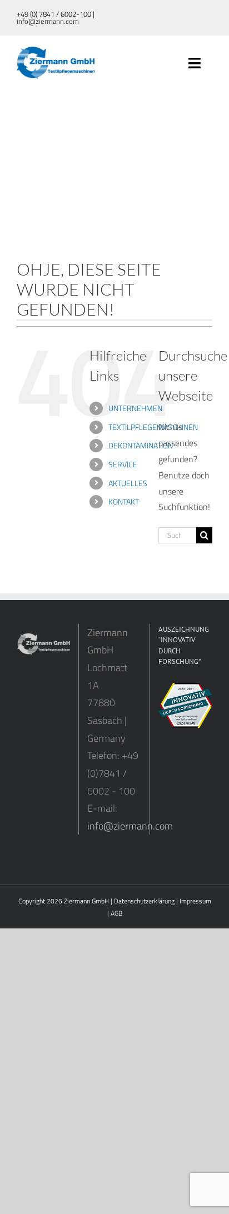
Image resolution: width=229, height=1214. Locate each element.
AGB (116, 913)
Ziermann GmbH (86, 901)
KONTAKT (123, 501)
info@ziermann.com (130, 825)
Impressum (195, 901)
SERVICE (122, 464)
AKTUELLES (127, 483)
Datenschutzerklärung (144, 901)
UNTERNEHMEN (135, 408)
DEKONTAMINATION (140, 445)
